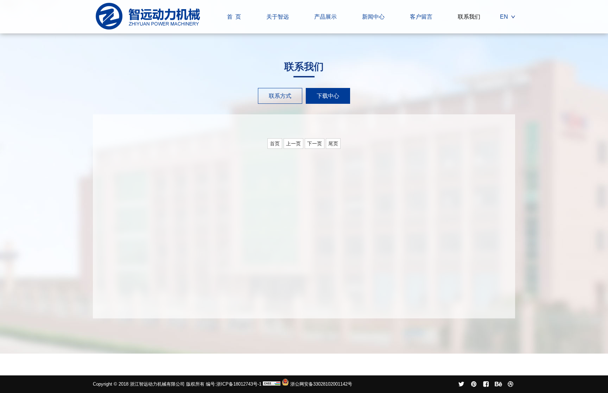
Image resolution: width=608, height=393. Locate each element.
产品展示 (325, 17)
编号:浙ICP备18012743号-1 (234, 384)
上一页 (293, 143)
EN (504, 17)
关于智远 (277, 17)
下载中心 (328, 96)
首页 (275, 143)
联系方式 (280, 96)
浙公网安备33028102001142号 (320, 384)
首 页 (234, 17)
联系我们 (469, 17)
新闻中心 (373, 17)
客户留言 (421, 17)
